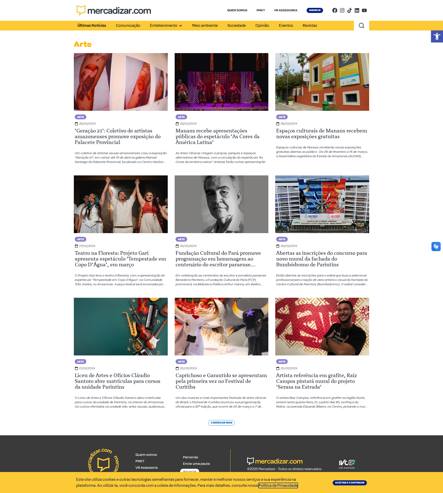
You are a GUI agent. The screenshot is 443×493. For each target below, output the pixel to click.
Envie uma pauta (196, 463)
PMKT (261, 10)
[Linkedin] (356, 10)
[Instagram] (342, 10)
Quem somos (146, 454)
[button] (437, 36)
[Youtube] (364, 10)
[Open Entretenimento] (181, 26)
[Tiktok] (349, 10)
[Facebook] (334, 10)
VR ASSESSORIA (285, 10)
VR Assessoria (146, 467)
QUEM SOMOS (237, 10)
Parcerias (190, 457)
